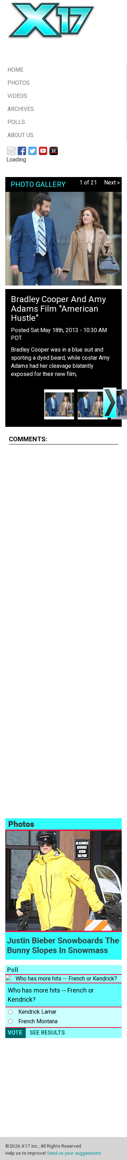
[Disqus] (63, 538)
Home (15, 69)
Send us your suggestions (74, 1153)
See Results (47, 1032)
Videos (17, 96)
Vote (15, 1032)
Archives (20, 109)
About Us (20, 135)
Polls (16, 122)
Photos (18, 83)
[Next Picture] (109, 403)
